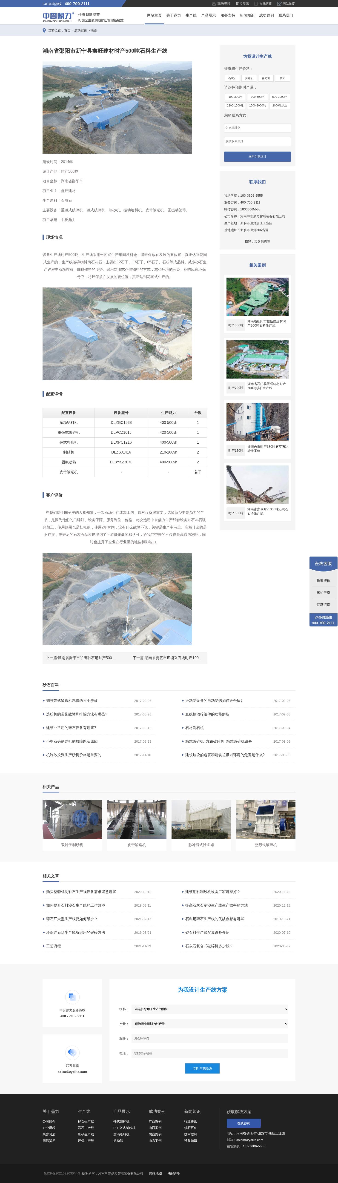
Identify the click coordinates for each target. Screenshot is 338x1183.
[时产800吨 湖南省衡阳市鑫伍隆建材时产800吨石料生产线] (257, 297)
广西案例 (155, 1121)
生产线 (191, 15)
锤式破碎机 (121, 1121)
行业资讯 (190, 1121)
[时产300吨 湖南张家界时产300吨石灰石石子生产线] (257, 484)
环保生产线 (86, 1141)
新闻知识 (247, 15)
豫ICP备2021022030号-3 (62, 1173)
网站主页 (154, 15)
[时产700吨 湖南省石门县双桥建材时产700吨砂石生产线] (257, 359)
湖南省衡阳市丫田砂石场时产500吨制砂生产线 (96, 658)
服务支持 (228, 15)
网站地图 (289, 4)
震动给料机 (121, 1134)
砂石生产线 (86, 1121)
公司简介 (49, 1121)
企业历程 (49, 1128)
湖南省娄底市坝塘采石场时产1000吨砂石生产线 (184, 658)
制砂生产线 (86, 1134)
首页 (67, 30)
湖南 (94, 30)
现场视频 (224, 4)
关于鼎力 (173, 15)
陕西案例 (155, 1134)
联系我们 (285, 15)
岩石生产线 (86, 1128)
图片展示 (242, 4)
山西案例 (155, 1128)
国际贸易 (49, 1141)
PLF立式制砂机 (124, 1128)
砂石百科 (190, 1128)
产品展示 (208, 15)
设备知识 (190, 1141)
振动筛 (118, 1141)
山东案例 (155, 1141)
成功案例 (266, 15)
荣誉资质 (49, 1134)
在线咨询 (265, 4)
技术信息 (190, 1134)
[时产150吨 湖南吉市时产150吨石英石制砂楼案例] (257, 422)
